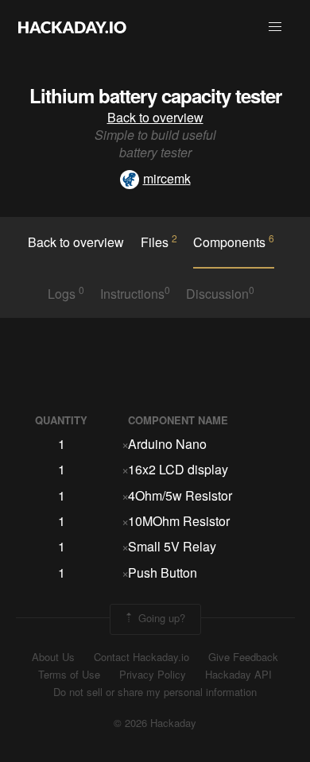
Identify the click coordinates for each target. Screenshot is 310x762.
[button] (275, 27)
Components (233, 241)
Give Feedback (243, 657)
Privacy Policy (152, 674)
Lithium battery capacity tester (155, 95)
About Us (53, 657)
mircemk (167, 178)
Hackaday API (238, 674)
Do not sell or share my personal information (155, 692)
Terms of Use (69, 674)
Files (159, 241)
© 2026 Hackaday (155, 723)
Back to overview (155, 117)
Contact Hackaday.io (141, 657)
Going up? (160, 617)
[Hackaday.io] (72, 27)
